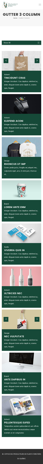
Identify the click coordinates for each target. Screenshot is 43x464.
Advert (7, 74)
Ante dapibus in (14, 379)
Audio (6, 247)
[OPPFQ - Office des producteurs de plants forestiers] (10, 4)
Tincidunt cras (14, 78)
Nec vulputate (14, 336)
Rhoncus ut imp (15, 164)
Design (6, 160)
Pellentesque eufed (17, 422)
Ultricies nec (13, 293)
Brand (6, 204)
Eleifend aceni (13, 121)
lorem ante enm (15, 207)
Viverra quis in (14, 250)
